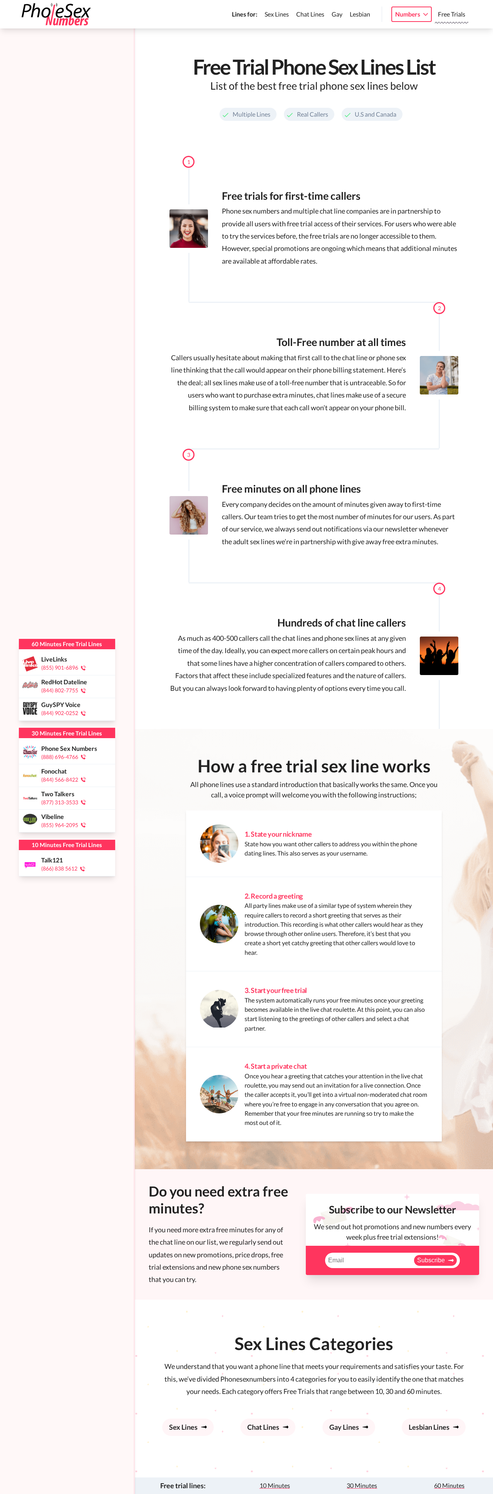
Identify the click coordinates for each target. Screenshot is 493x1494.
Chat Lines (310, 14)
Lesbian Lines (429, 1427)
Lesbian (360, 14)
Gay (337, 14)
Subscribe (431, 1260)
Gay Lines (344, 1427)
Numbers (407, 14)
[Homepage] (56, 14)
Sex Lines (277, 14)
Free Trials (451, 14)
